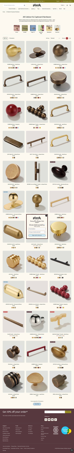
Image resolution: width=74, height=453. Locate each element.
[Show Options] (44, 232)
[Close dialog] (46, 215)
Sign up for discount (37, 235)
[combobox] (36, 232)
